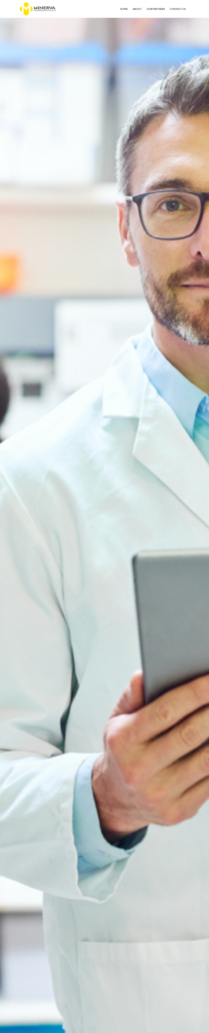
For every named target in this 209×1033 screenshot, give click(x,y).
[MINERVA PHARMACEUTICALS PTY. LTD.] (38, 8)
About (137, 8)
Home (124, 8)
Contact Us (178, 8)
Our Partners (156, 8)
